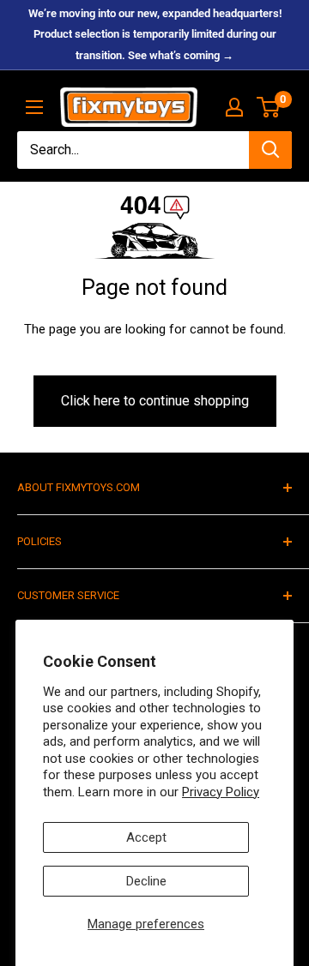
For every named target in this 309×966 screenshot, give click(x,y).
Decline (146, 881)
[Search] (270, 150)
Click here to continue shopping (155, 401)
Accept (146, 837)
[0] (269, 107)
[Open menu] (34, 107)
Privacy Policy (220, 792)
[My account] (234, 107)
